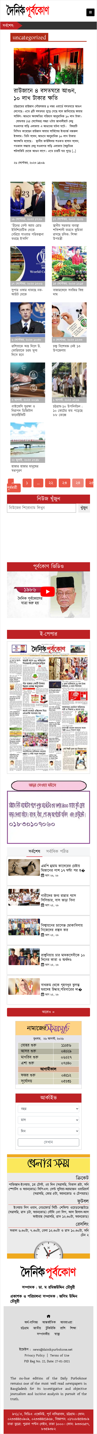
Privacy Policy (35, 1355)
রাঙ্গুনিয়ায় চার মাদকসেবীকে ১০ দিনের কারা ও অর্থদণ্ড (63, 958)
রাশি (62, 1328)
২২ (51, 483)
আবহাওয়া (66, 1322)
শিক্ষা (73, 1328)
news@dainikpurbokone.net (52, 1349)
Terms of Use (59, 1355)
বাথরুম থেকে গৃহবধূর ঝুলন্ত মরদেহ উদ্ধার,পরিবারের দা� (61, 987)
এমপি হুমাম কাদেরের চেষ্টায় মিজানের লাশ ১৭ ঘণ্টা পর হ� (63, 868)
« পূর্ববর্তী (12, 485)
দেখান (48, 1142)
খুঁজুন (84, 508)
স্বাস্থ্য (57, 1334)
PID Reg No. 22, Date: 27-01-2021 (47, 1361)
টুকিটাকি (50, 1328)
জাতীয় (37, 1328)
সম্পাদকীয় (43, 1334)
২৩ (64, 483)
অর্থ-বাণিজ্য (31, 1322)
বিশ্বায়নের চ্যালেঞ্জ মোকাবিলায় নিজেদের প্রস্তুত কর (62, 928)
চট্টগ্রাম (25, 1328)
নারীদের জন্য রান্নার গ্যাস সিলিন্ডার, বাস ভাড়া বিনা (58, 898)
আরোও (47, 1012)
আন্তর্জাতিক (49, 1322)
